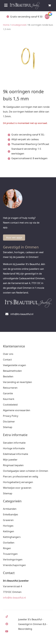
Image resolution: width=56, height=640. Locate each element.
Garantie (8, 393)
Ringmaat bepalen (13, 465)
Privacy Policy (10, 416)
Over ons (8, 354)
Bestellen (8, 376)
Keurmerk (8, 399)
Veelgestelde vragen (14, 365)
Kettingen (8, 531)
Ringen (7, 548)
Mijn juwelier (10, 459)
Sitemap (7, 427)
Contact (7, 359)
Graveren (8, 520)
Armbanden (9, 508)
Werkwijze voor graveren (17, 487)
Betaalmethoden (12, 370)
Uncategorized (18, 24)
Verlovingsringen (12, 559)
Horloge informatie (14, 448)
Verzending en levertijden (17, 382)
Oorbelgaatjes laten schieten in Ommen (25, 471)
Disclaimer (9, 421)
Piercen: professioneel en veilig (20, 476)
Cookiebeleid (10, 404)
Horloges (8, 525)
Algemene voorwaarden (16, 410)
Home (6, 24)
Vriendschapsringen (14, 565)
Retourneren (10, 387)
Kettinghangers (12, 537)
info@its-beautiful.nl (14, 597)
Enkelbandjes (10, 514)
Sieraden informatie (14, 442)
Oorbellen (8, 542)
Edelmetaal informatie (15, 454)
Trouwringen (10, 554)
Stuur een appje (14, 237)
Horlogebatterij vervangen (18, 482)
